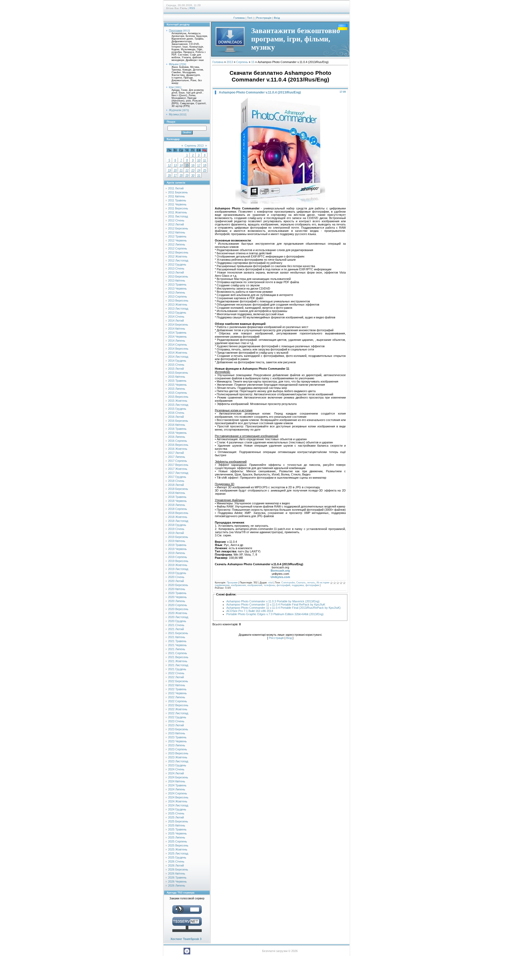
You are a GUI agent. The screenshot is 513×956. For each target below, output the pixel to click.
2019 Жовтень (177, 565)
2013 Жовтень (177, 304)
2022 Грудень (177, 717)
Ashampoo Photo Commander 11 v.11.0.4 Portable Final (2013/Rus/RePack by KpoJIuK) (283, 607)
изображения (238, 585)
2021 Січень (176, 625)
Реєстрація (263, 17)
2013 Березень (178, 276)
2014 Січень (176, 316)
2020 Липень (176, 601)
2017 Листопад (178, 472)
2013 (230, 62)
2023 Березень (178, 729)
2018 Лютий (176, 484)
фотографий (283, 585)
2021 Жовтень (177, 661)
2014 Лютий (176, 320)
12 (169, 165)
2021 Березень (178, 633)
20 (175, 170)
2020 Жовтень (177, 613)
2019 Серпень (177, 557)
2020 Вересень (178, 609)
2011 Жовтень (177, 212)
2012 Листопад (178, 260)
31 (198, 175)
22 (187, 170)
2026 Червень (177, 881)
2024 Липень (176, 789)
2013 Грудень (177, 312)
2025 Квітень (176, 825)
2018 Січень (176, 480)
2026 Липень (176, 885)
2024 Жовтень (177, 801)
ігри (171, 87)
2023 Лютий (176, 725)
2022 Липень (176, 697)
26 (169, 175)
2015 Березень (178, 372)
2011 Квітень (176, 196)
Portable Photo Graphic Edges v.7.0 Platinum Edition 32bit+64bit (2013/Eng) (275, 614)
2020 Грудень (177, 621)
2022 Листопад (178, 713)
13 (175, 165)
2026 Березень (178, 869)
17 (198, 165)
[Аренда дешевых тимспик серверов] (187, 933)
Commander (288, 582)
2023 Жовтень (177, 757)
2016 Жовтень (177, 448)
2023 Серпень (177, 749)
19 (169, 170)
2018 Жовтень (177, 516)
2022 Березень (178, 681)
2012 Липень (176, 244)
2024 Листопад (178, 805)
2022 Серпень (177, 701)
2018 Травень (177, 496)
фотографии (312, 585)
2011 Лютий (176, 188)
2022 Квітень (176, 685)
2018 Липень (176, 504)
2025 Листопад (178, 853)
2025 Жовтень (177, 849)
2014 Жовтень (177, 352)
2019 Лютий (176, 532)
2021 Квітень (176, 637)
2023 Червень (177, 741)
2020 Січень (176, 577)
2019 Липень (176, 553)
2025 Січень (176, 813)
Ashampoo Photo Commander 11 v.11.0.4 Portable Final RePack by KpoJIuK (275, 604)
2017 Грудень (177, 476)
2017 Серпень (177, 460)
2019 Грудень (177, 573)
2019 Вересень (178, 561)
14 (181, 165)
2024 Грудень (177, 809)
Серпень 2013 (194, 145)
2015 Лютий (176, 368)
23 (193, 170)
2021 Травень (177, 641)
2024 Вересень (178, 797)
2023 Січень (176, 721)
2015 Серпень (177, 392)
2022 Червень (177, 693)
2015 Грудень (177, 408)
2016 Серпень (177, 440)
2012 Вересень (178, 252)
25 (204, 170)
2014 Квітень (176, 328)
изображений (254, 585)
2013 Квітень (176, 280)
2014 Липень (176, 340)
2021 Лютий (176, 629)
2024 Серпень (177, 793)
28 (181, 175)
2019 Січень (176, 528)
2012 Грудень (177, 264)
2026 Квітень (176, 873)
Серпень (242, 62)
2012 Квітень (176, 232)
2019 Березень (178, 537)
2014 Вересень (178, 348)
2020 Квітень (176, 589)
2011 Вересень (178, 208)
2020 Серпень (177, 605)
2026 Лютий (176, 865)
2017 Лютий (176, 452)
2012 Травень (177, 236)
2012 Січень (176, 220)
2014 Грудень (177, 360)
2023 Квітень (176, 733)
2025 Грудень (177, 857)
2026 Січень (176, 861)
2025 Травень (177, 829)
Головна (239, 17)
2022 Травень (177, 689)
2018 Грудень (177, 524)
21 (181, 170)
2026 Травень (177, 877)
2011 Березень (178, 192)
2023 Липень (176, 745)
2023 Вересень (178, 753)
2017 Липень (176, 456)
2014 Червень (177, 336)
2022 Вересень (178, 705)
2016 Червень (177, 432)
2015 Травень (177, 380)
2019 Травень (177, 545)
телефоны (269, 585)
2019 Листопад (178, 569)
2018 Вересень (178, 512)
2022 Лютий (176, 677)
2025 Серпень (177, 841)
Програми (175, 30)
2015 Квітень (176, 376)
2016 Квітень (176, 424)
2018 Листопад (178, 520)
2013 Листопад (178, 308)
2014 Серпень (177, 344)
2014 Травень (177, 332)
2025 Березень (178, 821)
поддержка (298, 585)
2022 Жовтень (177, 709)
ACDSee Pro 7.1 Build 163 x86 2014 (249, 610)
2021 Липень (176, 649)
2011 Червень (177, 204)
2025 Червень (177, 833)
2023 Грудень (177, 765)
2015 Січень (176, 364)
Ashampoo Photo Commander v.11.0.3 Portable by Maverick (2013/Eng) (273, 601)
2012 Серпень (177, 248)
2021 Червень (177, 645)
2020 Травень (177, 593)
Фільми (173, 64)
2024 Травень (177, 785)
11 (204, 160)
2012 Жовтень (177, 256)
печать (311, 582)
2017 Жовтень (177, 468)
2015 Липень (176, 388)
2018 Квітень (176, 492)
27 (175, 175)
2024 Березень (178, 777)
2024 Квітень (176, 781)
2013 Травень (177, 284)
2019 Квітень (176, 541)
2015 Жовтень (177, 400)
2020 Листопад (178, 617)
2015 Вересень (178, 396)
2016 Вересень (178, 444)
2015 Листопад (178, 404)
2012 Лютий (176, 224)
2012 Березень (178, 228)
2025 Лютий (176, 817)
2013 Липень (176, 292)
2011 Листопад (178, 216)
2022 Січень (176, 673)
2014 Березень (178, 324)
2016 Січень (176, 412)
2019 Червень (177, 549)
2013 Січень (176, 268)
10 (198, 160)
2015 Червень (177, 384)
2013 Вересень (178, 300)
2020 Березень (178, 585)
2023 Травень (177, 737)
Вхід (277, 17)
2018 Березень (178, 488)
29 (187, 175)
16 (193, 165)
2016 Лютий (176, 416)
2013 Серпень (177, 296)
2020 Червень (177, 597)
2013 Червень (177, 288)
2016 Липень (176, 436)
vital (270, 582)
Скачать (301, 582)
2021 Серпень (177, 653)
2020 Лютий (176, 581)
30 (193, 175)
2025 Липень (176, 837)
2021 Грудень (177, 669)
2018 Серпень (177, 508)
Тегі (249, 17)
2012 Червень (177, 240)
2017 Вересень (178, 464)
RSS (192, 8)
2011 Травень (177, 200)
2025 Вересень (178, 845)
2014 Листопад (178, 356)
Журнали (175, 110)
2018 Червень (177, 500)
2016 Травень (177, 428)
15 (187, 165)
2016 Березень (178, 420)
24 (198, 170)
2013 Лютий (176, 272)
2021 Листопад (178, 665)
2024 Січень (176, 769)
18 (204, 165)
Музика (174, 114)
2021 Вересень (178, 657)
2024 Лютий (176, 773)
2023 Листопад (178, 761)
